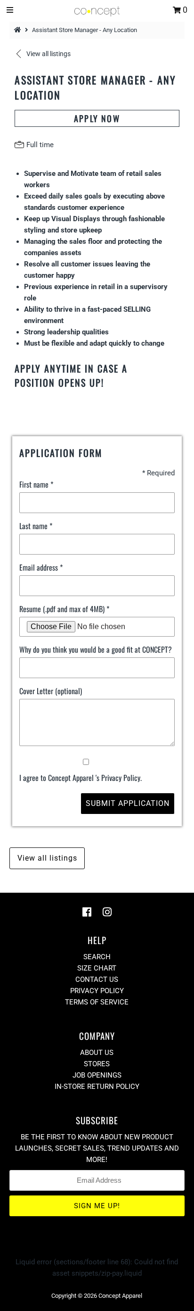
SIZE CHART (96, 968)
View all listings (47, 858)
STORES (97, 1064)
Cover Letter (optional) (50, 691)
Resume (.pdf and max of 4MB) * (64, 608)
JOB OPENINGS (97, 1075)
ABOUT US (96, 1052)
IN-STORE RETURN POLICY (97, 1086)
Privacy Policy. (121, 777)
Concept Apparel (120, 1295)
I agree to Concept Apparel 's (80, 777)
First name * (36, 484)
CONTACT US (96, 979)
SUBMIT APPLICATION (128, 803)
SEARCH (97, 957)
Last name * (35, 525)
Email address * (41, 567)
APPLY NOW (97, 118)
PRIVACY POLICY (97, 991)
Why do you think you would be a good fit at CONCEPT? (95, 649)
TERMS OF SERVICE (97, 1002)
